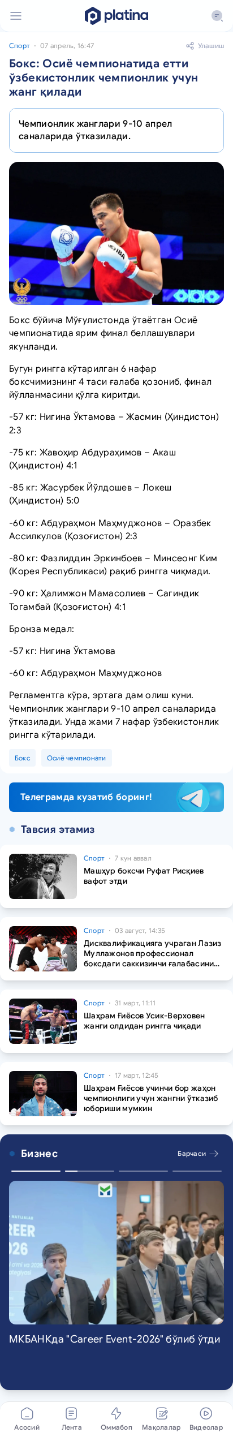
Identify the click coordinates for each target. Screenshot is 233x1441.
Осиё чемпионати (76, 758)
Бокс (22, 758)
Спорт (19, 45)
